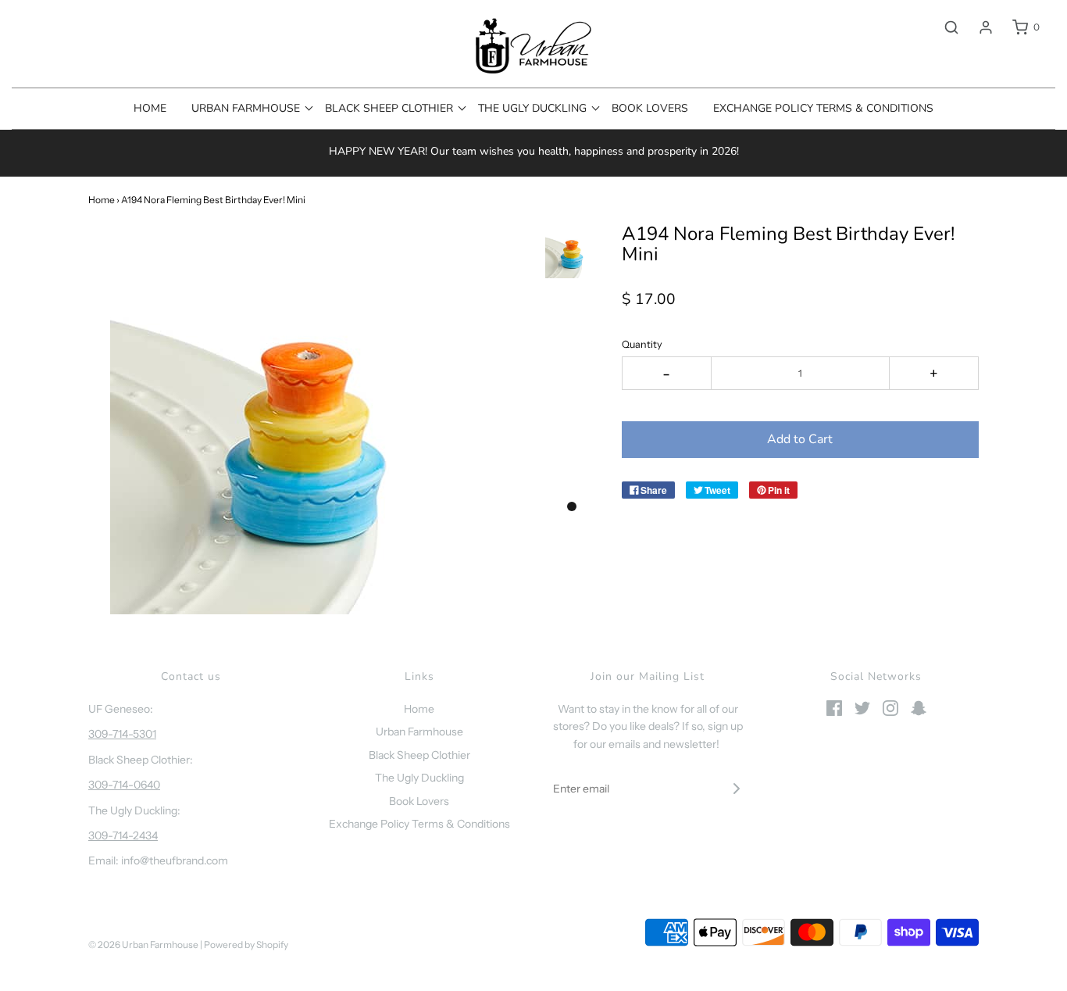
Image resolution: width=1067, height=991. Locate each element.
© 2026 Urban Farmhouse (144, 944)
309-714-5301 (122, 734)
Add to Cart (800, 439)
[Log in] (978, 27)
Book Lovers (650, 108)
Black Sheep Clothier (419, 755)
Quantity (642, 344)
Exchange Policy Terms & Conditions (823, 108)
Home (150, 108)
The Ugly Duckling (419, 778)
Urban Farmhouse (419, 731)
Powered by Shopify (246, 944)
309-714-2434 (123, 835)
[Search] (943, 27)
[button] (571, 251)
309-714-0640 (124, 785)
